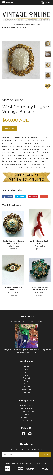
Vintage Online (25, 463)
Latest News (26, 316)
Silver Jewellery (26, 420)
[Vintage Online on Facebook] (23, 434)
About (26, 366)
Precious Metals (26, 417)
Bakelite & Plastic (26, 406)
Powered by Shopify (39, 463)
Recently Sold (27, 393)
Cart (48, 2)
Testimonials (26, 390)
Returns (26, 384)
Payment (26, 378)
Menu (9, 2)
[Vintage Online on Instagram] (30, 434)
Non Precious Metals (26, 411)
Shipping (26, 387)
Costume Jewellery (26, 409)
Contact (26, 369)
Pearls (26, 414)
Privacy (26, 381)
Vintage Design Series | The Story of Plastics (26, 321)
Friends (26, 372)
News (26, 375)
